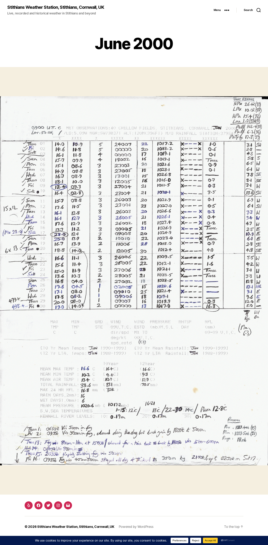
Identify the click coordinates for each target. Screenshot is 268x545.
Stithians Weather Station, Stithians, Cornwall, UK (55, 7)
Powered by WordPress (136, 527)
